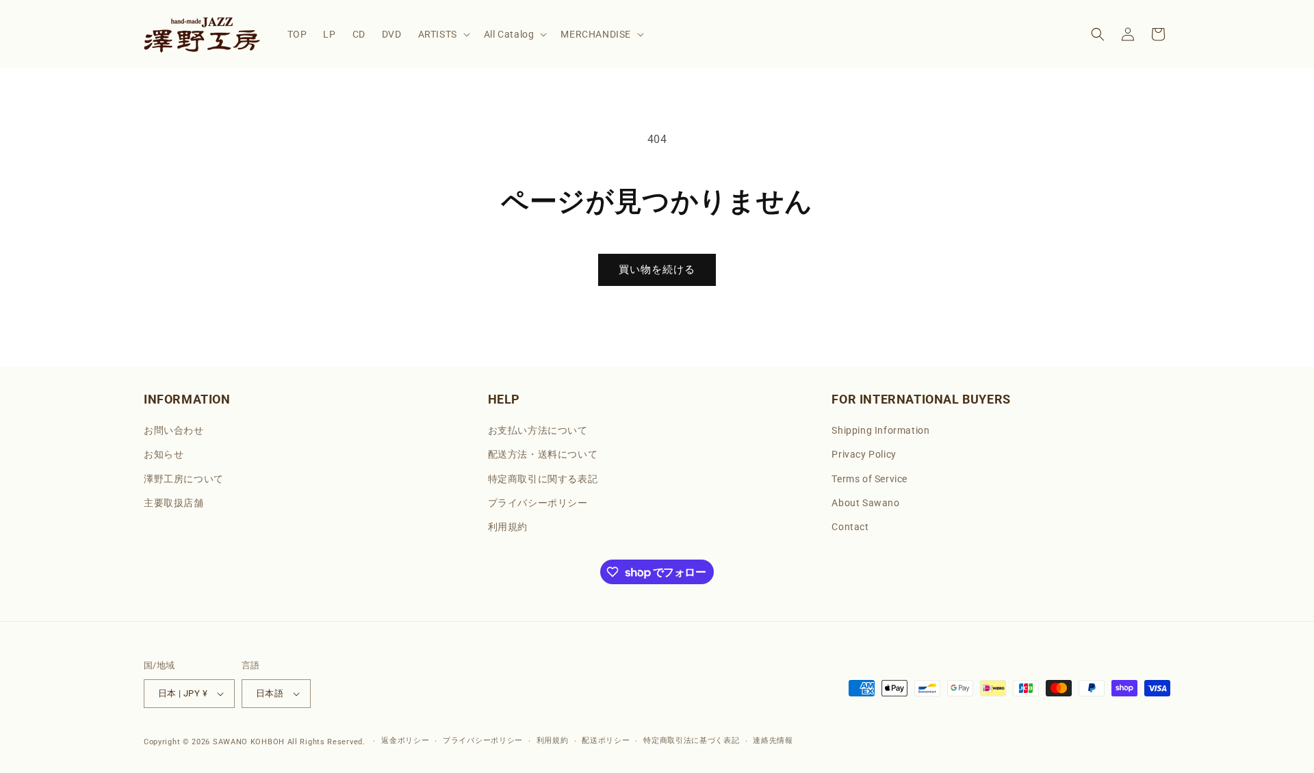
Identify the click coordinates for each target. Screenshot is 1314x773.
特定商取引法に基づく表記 (691, 740)
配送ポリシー (606, 740)
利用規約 (508, 526)
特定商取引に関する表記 (543, 478)
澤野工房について (184, 478)
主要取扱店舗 (174, 502)
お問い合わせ (174, 430)
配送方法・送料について (543, 454)
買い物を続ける (657, 269)
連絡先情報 (773, 740)
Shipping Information (880, 430)
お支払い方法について (538, 430)
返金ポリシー (405, 740)
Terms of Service (869, 478)
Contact (850, 526)
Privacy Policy (864, 454)
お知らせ (163, 454)
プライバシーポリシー (538, 502)
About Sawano (865, 502)
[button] (443, 34)
